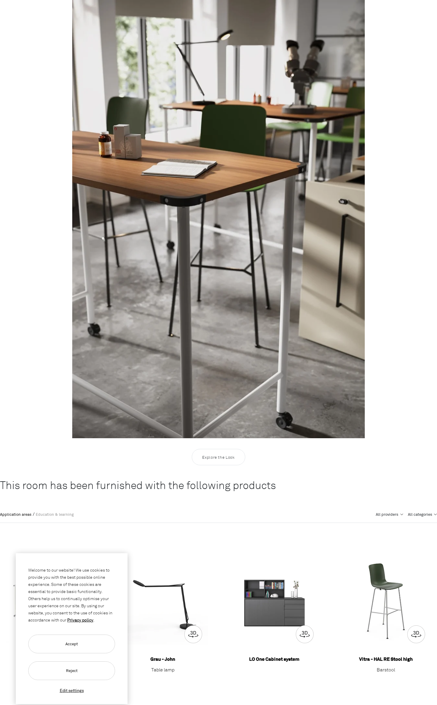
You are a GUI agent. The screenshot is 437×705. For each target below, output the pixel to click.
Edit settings (72, 690)
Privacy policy (80, 619)
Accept (71, 643)
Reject (72, 670)
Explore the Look (218, 457)
